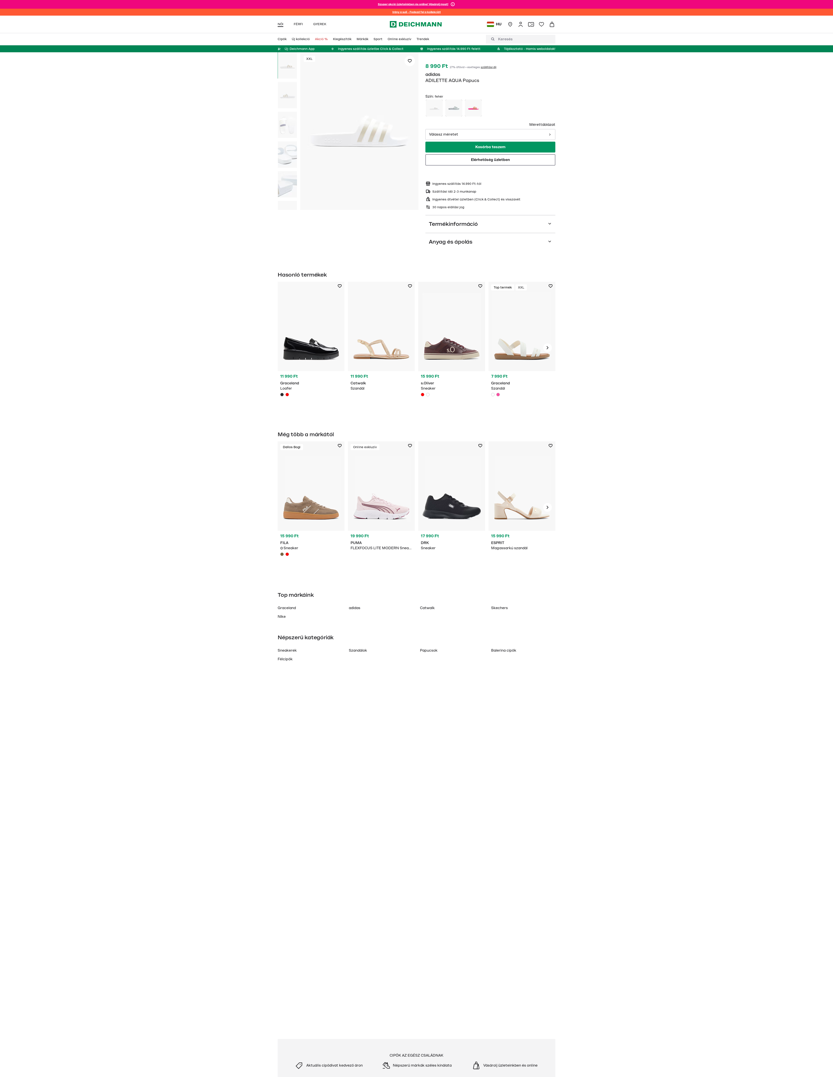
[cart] (551, 24)
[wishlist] (541, 24)
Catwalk (427, 608)
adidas (432, 74)
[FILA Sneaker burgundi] (287, 554)
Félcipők (285, 659)
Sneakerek (287, 650)
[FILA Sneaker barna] (311, 507)
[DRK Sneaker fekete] (451, 507)
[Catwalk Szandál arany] (381, 348)
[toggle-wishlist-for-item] (410, 61)
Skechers (499, 608)
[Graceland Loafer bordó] (287, 394)
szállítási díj (488, 67)
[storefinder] (510, 24)
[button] (359, 131)
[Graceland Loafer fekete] (311, 348)
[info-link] (452, 4)
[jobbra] (547, 347)
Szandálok (358, 650)
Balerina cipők (503, 650)
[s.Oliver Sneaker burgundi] (451, 348)
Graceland (287, 608)
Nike (282, 617)
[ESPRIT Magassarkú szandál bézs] (522, 507)
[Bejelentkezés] (520, 24)
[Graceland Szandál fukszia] (498, 394)
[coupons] (531, 24)
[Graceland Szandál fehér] (522, 348)
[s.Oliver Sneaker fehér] (427, 394)
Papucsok (429, 650)
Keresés (505, 39)
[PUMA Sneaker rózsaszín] (381, 507)
